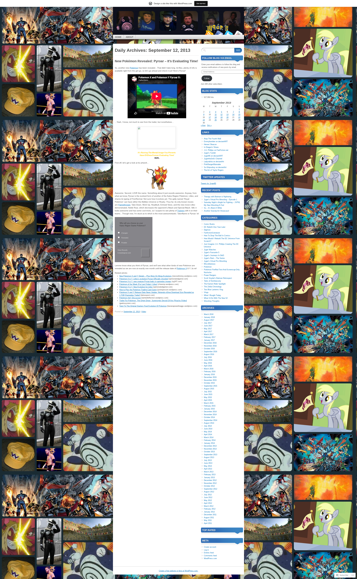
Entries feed (209, 553)
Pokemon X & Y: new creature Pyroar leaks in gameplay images (145, 281)
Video (143, 312)
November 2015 (210, 380)
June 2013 (208, 463)
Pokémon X (182, 268)
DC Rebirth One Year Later (214, 227)
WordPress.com (210, 558)
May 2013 (208, 466)
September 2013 (210, 455)
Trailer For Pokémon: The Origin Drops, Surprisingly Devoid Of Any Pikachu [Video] (153, 301)
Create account (210, 547)
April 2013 (208, 469)
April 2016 (208, 366)
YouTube (238, 34)
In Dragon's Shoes (211, 147)
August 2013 (209, 457)
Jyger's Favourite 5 (211, 252)
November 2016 (210, 346)
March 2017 (208, 334)
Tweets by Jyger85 (208, 183)
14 (233, 114)
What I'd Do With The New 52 (216, 298)
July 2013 (208, 460)
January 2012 (209, 512)
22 (239, 117)
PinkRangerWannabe (212, 164)
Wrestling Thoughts (211, 301)
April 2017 (208, 331)
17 (210, 117)
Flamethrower (124, 205)
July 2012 (208, 495)
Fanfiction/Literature (212, 233)
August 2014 (209, 423)
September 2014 (210, 420)
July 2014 (208, 426)
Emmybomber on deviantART (216, 141)
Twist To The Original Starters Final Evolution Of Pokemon (143, 306)
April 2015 (208, 400)
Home (118, 37)
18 (216, 117)
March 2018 (208, 314)
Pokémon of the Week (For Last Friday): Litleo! (138, 284)
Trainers (180, 211)
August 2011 (209, 517)
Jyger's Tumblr (210, 153)
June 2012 (208, 497)
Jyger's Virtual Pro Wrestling (215, 261)
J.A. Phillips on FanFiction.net (216, 150)
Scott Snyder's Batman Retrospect (218, 278)
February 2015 (209, 406)
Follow (206, 78)
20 (227, 117)
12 (221, 114)
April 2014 (208, 434)
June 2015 (208, 394)
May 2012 (208, 500)
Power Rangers (210, 275)
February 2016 (209, 371)
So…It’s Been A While (213, 208)
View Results (122, 250)
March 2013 (208, 472)
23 (204, 120)
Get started (200, 3)
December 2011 (210, 515)
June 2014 (208, 429)
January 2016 (209, 374)
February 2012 (209, 509)
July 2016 (208, 357)
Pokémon (134, 68)
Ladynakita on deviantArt (214, 162)
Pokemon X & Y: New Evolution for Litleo (136, 287)
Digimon (207, 230)
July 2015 (208, 392)
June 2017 (208, 326)
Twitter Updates (214, 177)
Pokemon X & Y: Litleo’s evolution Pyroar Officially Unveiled (143, 279)
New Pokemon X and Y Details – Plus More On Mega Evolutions (145, 276)
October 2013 (209, 452)
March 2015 (208, 403)
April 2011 (208, 523)
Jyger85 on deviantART (213, 156)
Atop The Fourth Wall (212, 139)
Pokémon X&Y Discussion (130, 298)
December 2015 (210, 377)
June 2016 (208, 360)
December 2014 (210, 412)
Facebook (218, 34)
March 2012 (208, 506)
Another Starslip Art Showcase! (216, 211)
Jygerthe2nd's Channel (213, 159)
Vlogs (206, 292)
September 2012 (210, 489)
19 (221, 117)
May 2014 (208, 432)
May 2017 (208, 329)
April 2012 (208, 503)
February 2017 (209, 337)
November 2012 (210, 483)
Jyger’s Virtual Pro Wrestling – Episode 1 (220, 199)
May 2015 (208, 397)
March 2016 (208, 369)
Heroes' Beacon (210, 144)
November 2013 (210, 449)
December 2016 (210, 343)
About (129, 37)
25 (216, 120)
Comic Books (209, 224)
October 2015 (209, 383)
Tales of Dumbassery (212, 281)
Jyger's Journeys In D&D (214, 255)
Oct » (209, 125)
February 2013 (209, 474)
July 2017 (208, 323)
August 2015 (209, 389)
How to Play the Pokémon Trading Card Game (138, 290)
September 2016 (210, 351)
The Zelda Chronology (213, 287)
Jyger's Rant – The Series (214, 258)
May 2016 (208, 363)
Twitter (228, 34)
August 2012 (209, 492)
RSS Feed (208, 34)
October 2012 (209, 486)
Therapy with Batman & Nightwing (217, 197)
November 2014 (210, 414)
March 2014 (208, 437)
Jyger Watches (210, 250)
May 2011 (208, 520)
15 (239, 114)
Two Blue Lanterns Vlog (213, 290)
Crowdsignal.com (124, 253)
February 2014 (209, 440)
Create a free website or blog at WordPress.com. (178, 571)
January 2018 (209, 317)
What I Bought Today (212, 295)
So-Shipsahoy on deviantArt (215, 167)
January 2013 (209, 477)
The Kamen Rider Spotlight (215, 284)
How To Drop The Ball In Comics (217, 236)
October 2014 (209, 417)
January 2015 (209, 409)
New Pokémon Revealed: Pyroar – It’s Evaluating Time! (156, 61)
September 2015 (210, 386)
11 (216, 114)
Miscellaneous (209, 264)
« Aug (203, 125)
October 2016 (209, 349)
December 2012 (210, 480)
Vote (145, 253)
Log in (206, 550)
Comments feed (210, 556)
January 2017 (209, 340)
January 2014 (209, 443)
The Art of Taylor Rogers (214, 170)
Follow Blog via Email (217, 58)
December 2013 (210, 446)
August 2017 (209, 320)
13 (227, 114)
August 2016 (209, 354)
